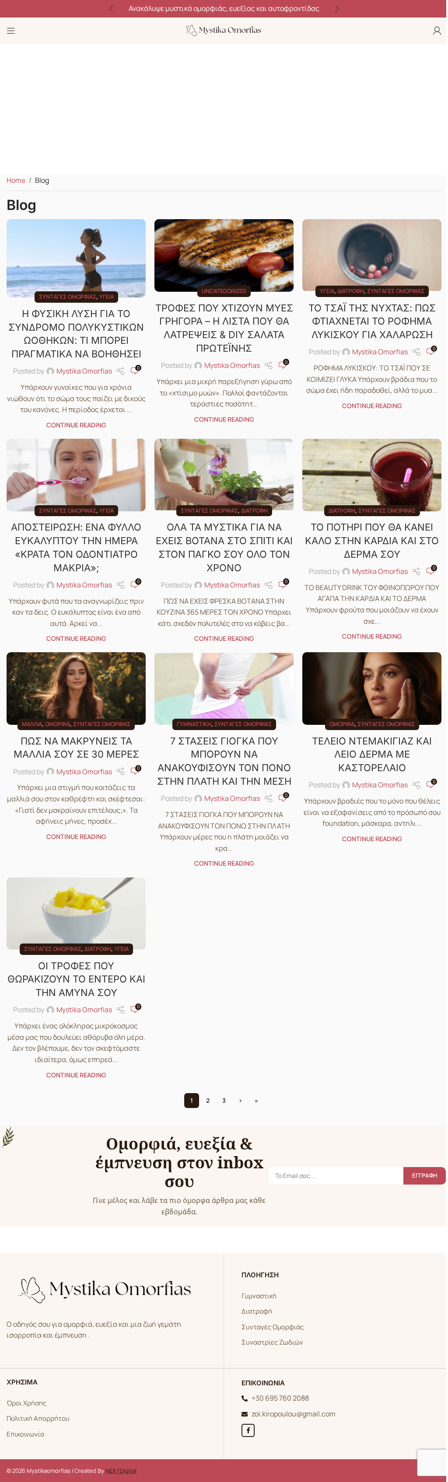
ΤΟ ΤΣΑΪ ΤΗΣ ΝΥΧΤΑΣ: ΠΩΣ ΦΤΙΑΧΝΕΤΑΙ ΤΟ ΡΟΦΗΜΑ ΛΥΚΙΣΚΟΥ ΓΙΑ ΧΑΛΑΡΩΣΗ (372, 321)
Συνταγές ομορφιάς (67, 297)
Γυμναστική (194, 724)
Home (16, 180)
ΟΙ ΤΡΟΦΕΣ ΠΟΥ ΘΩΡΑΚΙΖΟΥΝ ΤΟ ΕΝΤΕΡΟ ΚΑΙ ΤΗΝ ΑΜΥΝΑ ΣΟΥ (76, 979)
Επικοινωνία (25, 1434)
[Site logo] (224, 30)
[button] (111, 8)
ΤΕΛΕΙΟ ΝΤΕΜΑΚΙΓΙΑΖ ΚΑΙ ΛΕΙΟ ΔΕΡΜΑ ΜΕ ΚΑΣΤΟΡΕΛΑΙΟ (372, 754)
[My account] (437, 30)
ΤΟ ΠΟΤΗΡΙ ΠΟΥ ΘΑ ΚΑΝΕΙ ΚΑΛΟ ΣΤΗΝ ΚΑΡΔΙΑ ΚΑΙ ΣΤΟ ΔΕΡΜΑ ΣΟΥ (372, 540)
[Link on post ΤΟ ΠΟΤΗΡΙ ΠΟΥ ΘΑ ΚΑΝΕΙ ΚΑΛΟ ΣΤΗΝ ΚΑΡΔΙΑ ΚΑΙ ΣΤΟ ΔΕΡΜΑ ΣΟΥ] (371, 475)
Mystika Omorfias (84, 371)
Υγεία (106, 297)
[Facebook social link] (248, 1430)
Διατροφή (350, 291)
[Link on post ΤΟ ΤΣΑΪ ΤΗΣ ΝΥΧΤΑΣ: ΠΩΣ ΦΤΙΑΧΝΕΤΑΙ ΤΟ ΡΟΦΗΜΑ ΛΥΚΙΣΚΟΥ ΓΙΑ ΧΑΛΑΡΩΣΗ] (371, 255)
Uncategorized (224, 291)
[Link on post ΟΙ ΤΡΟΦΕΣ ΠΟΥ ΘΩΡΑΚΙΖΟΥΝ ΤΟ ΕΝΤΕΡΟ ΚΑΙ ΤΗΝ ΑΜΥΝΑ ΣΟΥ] (76, 913)
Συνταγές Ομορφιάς (273, 1327)
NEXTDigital (120, 1471)
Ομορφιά (57, 724)
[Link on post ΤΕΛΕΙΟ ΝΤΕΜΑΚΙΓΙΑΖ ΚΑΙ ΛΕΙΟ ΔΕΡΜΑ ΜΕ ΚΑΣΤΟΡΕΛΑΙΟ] (371, 688)
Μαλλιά (32, 724)
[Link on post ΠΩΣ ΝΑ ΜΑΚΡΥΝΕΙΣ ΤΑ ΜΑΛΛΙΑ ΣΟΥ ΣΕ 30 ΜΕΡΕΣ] (76, 688)
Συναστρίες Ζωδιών (272, 1342)
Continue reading (76, 425)
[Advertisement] (224, 109)
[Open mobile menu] (11, 30)
